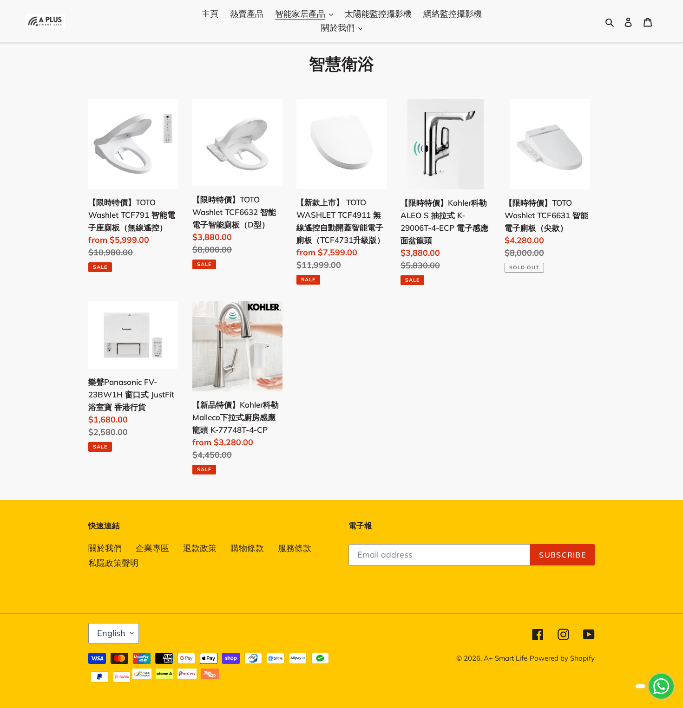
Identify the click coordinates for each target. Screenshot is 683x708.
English (111, 633)
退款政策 (200, 548)
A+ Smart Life (505, 658)
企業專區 (152, 548)
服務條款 (294, 548)
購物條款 (247, 548)
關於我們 (105, 548)
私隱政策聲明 (113, 563)
